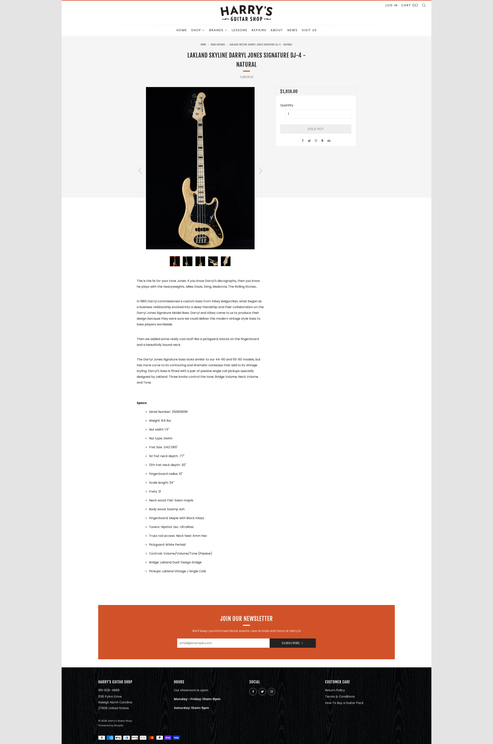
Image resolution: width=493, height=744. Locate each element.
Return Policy (335, 690)
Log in (391, 5)
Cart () (409, 5)
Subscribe (291, 643)
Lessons (239, 30)
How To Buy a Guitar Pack (344, 703)
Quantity (286, 105)
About (277, 30)
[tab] (175, 261)
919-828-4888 (109, 690)
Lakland (246, 77)
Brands (216, 30)
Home (181, 30)
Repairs (259, 30)
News (292, 30)
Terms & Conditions (340, 696)
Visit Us (309, 30)
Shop (196, 30)
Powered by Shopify (110, 725)
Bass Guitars (218, 44)
